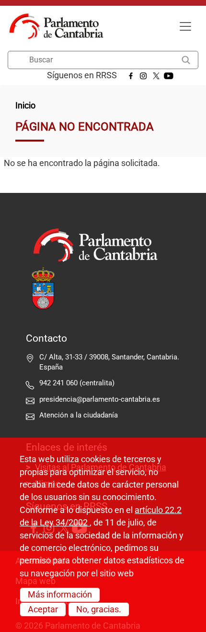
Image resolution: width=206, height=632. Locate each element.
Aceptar (43, 609)
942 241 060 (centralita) (76, 383)
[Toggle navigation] (185, 26)
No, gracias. (98, 609)
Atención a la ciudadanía (79, 415)
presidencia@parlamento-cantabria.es (99, 399)
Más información (60, 594)
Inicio (25, 105)
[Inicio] (60, 26)
